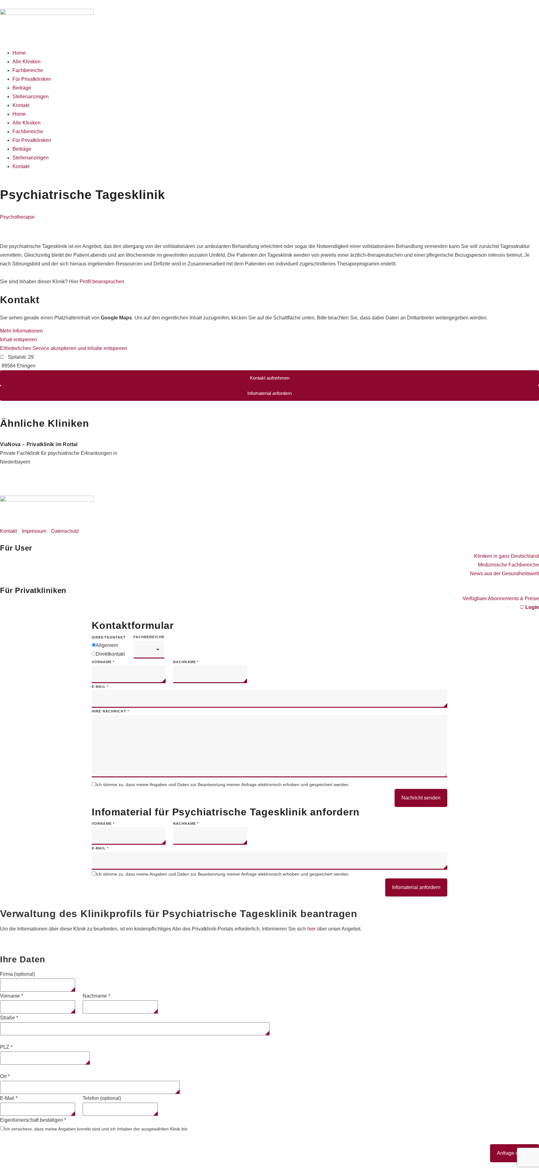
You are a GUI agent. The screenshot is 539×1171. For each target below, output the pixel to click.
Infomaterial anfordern (416, 887)
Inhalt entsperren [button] (18, 339)
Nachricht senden (420, 797)
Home (19, 53)
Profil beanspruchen (102, 281)
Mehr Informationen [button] (21, 330)
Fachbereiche (27, 70)
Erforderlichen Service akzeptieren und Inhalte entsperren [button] (63, 348)
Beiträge (21, 87)
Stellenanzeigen (30, 96)
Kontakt (20, 105)
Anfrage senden (514, 1153)
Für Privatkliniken (31, 79)
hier (311, 928)
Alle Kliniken (26, 61)
